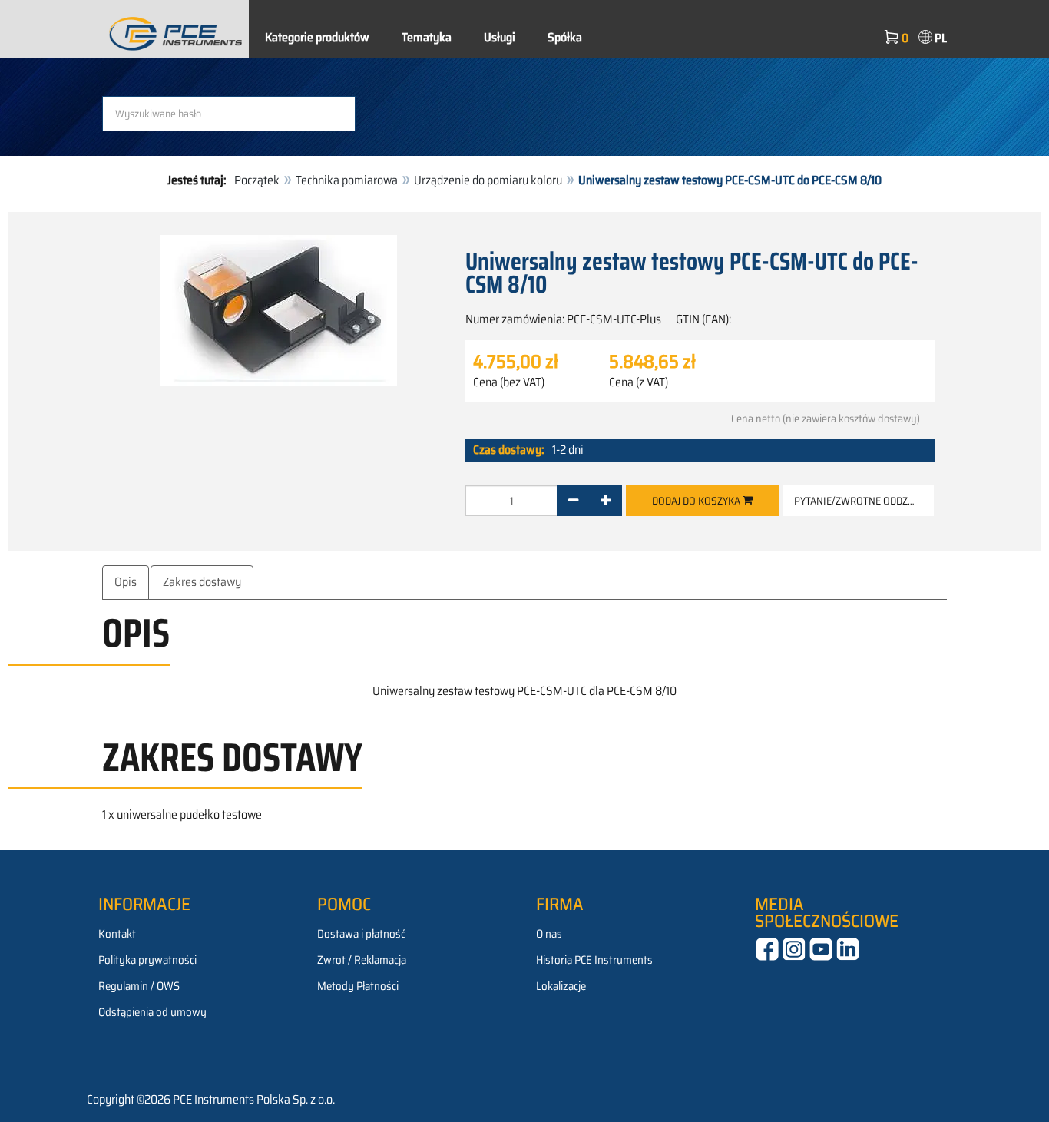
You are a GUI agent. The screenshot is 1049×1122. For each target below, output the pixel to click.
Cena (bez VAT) (508, 382)
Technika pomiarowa (347, 180)
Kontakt (117, 934)
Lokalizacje (561, 986)
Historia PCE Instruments (594, 960)
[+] (605, 500)
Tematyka (427, 37)
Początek (257, 180)
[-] (573, 500)
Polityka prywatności (147, 960)
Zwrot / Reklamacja (361, 960)
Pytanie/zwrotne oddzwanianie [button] (864, 500)
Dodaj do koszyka (697, 500)
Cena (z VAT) (638, 382)
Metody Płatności (358, 986)
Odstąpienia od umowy (152, 1012)
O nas (549, 934)
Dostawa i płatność (361, 934)
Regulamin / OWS (139, 986)
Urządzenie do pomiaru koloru (488, 180)
